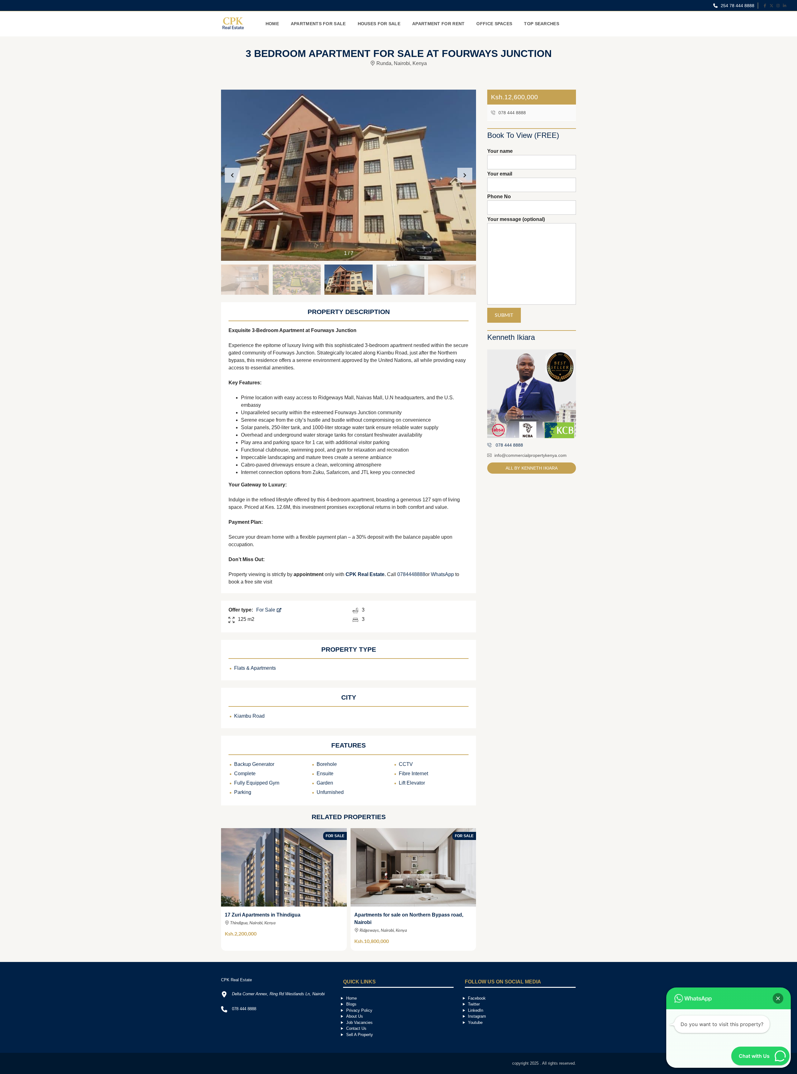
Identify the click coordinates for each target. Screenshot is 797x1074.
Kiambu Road (249, 716)
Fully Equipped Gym (256, 783)
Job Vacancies (359, 1022)
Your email (499, 173)
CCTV (406, 764)
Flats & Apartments (255, 668)
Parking (242, 792)
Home (272, 23)
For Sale (266, 609)
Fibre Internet (413, 773)
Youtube (475, 1022)
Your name (500, 151)
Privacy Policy (359, 1010)
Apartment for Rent (438, 23)
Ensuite (325, 773)
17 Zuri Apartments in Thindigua (262, 914)
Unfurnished (330, 792)
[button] (464, 175)
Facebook (477, 998)
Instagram (477, 1016)
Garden (325, 783)
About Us (354, 1016)
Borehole (327, 764)
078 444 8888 (511, 112)
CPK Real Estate (365, 574)
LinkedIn (475, 1010)
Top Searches (541, 23)
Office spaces (494, 23)
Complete (245, 773)
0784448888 (411, 574)
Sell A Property (359, 1034)
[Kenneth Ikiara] (531, 393)
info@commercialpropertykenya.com (530, 455)
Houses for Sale (379, 23)
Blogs (351, 1004)
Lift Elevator (412, 783)
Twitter (474, 1004)
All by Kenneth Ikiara (532, 468)
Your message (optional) (516, 219)
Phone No (499, 196)
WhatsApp (442, 574)
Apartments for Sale (318, 23)
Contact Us (356, 1028)
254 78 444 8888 (736, 5)
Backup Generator (254, 764)
